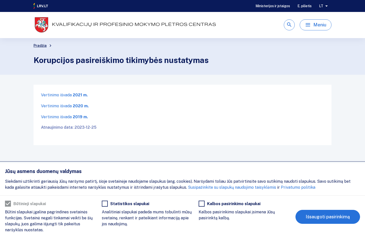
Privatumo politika (298, 187)
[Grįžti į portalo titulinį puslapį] (41, 6)
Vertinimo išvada (64, 95)
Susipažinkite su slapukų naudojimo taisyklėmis (232, 187)
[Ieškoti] (289, 24)
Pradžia (40, 46)
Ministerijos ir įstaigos (273, 6)
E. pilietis (304, 6)
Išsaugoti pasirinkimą (328, 216)
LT (321, 6)
